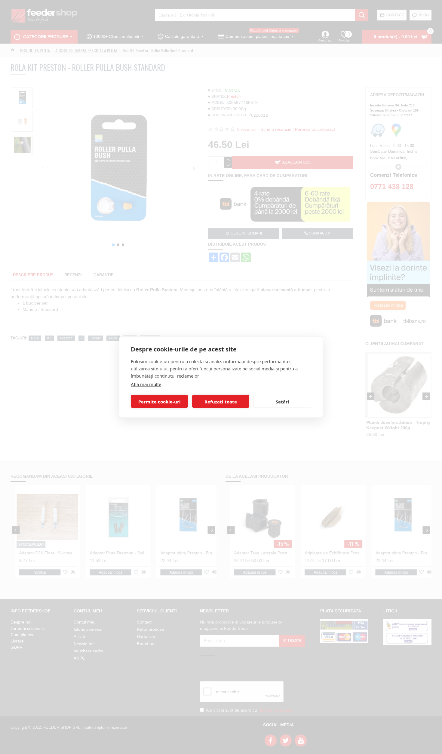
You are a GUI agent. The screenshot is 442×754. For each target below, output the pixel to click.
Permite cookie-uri (159, 401)
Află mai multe (146, 384)
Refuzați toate (220, 401)
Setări (282, 401)
